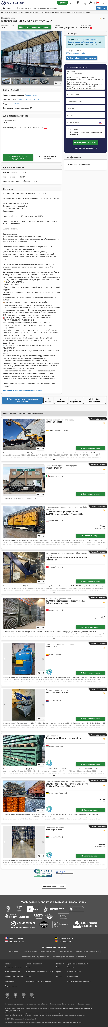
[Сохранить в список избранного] (100, 19)
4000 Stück (15, 103)
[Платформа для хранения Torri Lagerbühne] (24, 842)
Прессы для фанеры (47, 952)
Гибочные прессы (65, 952)
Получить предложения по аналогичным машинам (86, 133)
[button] (105, 3)
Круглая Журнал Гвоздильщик (87, 952)
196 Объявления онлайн (75, 53)
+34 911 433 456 (65, 942)
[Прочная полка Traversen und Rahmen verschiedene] (24, 750)
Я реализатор (75, 129)
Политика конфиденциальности (85, 148)
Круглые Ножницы (30, 952)
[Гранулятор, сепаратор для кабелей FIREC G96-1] (24, 659)
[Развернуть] (54, 459)
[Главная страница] (2, 12)
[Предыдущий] (3, 58)
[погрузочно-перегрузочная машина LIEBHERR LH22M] (24, 434)
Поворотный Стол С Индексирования (35, 957)
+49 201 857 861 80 (16, 942)
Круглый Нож (14, 952)
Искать (102, 8)
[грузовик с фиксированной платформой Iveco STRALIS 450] (24, 480)
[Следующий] (59, 58)
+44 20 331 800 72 (16, 938)
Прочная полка (30, 95)
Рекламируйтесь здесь (55, 886)
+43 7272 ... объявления (80, 164)
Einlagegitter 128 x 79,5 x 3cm (29, 99)
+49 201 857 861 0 (66, 938)
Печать (48, 402)
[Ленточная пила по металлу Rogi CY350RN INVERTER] (24, 705)
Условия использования (70, 1023)
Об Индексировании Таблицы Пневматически (70, 957)
